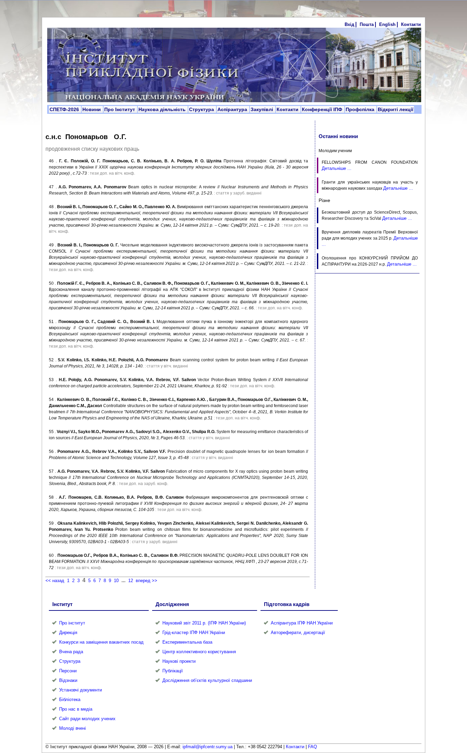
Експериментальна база (187, 642)
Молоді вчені (72, 728)
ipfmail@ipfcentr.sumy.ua (207, 746)
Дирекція (68, 632)
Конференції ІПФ (323, 109)
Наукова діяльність (162, 109)
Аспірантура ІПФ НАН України (302, 623)
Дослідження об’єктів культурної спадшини (207, 680)
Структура (202, 109)
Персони (68, 670)
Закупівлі (263, 109)
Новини (92, 109)
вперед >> (146, 580)
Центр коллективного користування (199, 651)
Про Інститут (120, 109)
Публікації (172, 670)
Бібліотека (69, 699)
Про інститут (72, 623)
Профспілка (361, 109)
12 (130, 580)
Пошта (367, 24)
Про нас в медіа (75, 709)
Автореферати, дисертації (298, 632)
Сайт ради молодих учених (87, 718)
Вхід (349, 24)
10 (116, 580)
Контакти (411, 24)
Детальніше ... (336, 168)
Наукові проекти (179, 661)
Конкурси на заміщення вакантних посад (101, 642)
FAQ (312, 746)
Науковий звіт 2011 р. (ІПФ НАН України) (204, 623)
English (387, 24)
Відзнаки (68, 680)
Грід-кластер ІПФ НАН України (193, 632)
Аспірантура (233, 109)
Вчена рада (71, 651)
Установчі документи (80, 690)
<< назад (54, 580)
